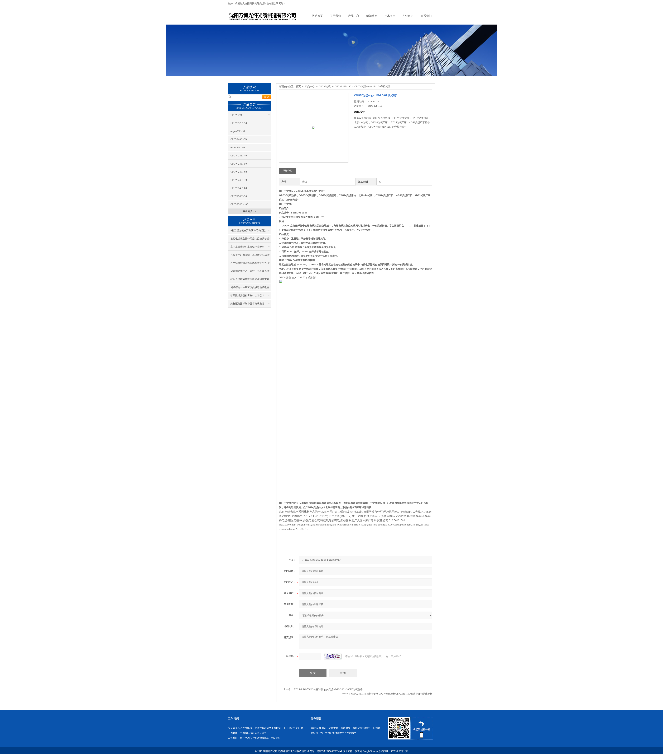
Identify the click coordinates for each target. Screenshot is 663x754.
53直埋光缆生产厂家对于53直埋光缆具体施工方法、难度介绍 (249, 272)
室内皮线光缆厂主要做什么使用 (247, 246)
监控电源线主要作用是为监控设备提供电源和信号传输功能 (249, 240)
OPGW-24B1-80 (238, 188)
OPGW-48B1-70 (238, 139)
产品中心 (353, 15)
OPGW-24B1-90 (238, 196)
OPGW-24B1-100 (239, 204)
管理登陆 (403, 751)
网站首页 (317, 15)
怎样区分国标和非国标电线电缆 (247, 303)
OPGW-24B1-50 (238, 163)
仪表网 (358, 751)
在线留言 (408, 15)
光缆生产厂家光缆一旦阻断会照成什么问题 (249, 256)
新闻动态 (371, 15)
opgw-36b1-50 (237, 131)
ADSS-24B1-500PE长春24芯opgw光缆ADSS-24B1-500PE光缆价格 (328, 689)
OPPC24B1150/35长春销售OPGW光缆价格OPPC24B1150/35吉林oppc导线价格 (391, 693)
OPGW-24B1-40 (238, 155)
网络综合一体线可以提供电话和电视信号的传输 (249, 288)
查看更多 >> (249, 211)
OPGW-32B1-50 (238, 123)
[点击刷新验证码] (333, 656)
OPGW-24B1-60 (238, 172)
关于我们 (335, 15)
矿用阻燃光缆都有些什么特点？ (247, 295)
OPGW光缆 (236, 115)
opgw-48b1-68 (237, 147)
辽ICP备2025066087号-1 (329, 751)
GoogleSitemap (370, 751)
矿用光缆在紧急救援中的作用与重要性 (249, 280)
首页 (298, 86)
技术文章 (389, 15)
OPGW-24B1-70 (238, 180)
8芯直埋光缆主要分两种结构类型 (248, 230)
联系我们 (426, 15)
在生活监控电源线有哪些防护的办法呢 (249, 264)
